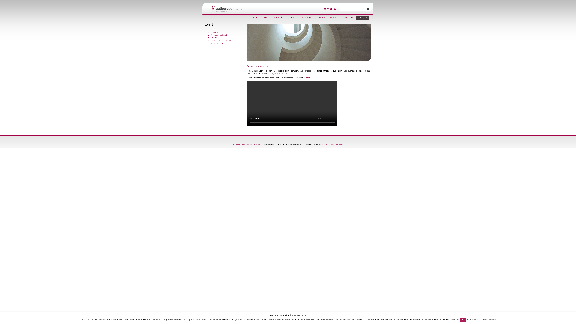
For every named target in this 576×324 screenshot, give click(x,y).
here (308, 78)
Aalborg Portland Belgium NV (246, 145)
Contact (214, 32)
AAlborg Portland (219, 35)
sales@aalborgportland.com (330, 145)
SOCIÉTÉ (209, 25)
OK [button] (463, 320)
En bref (214, 38)
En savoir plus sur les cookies (481, 320)
